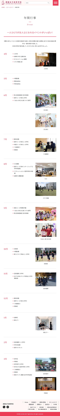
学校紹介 (33, 402)
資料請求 (41, 407)
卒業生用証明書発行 (52, 407)
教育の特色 (43, 402)
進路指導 (31, 404)
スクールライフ (9, 7)
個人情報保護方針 (42, 409)
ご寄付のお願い (31, 409)
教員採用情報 (53, 409)
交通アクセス (33, 407)
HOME (3, 7)
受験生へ (39, 404)
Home (26, 402)
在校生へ (47, 404)
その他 (55, 404)
